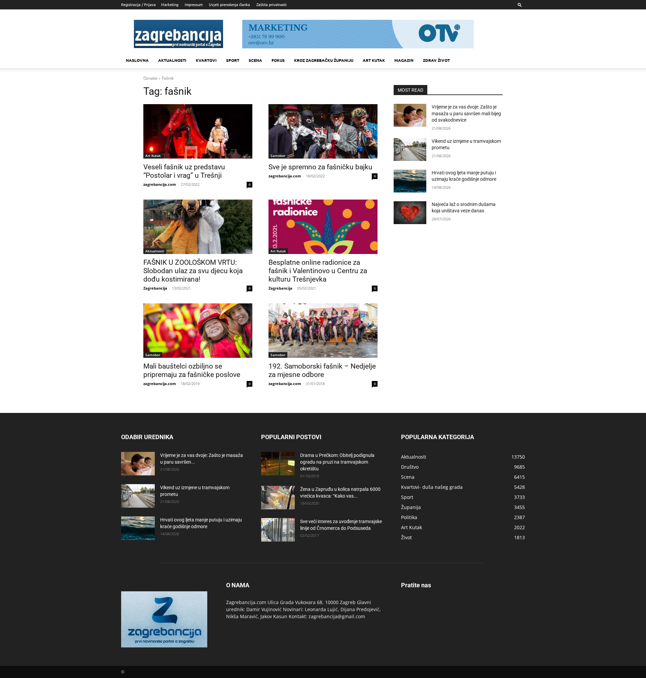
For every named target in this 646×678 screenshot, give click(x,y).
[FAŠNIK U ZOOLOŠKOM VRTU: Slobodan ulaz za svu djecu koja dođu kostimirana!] (197, 227)
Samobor (278, 155)
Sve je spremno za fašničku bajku (320, 167)
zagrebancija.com (159, 184)
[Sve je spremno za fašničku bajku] (323, 131)
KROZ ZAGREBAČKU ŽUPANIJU (323, 60)
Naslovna (137, 60)
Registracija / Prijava (138, 4)
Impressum (194, 4)
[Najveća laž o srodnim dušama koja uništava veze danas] (410, 212)
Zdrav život (436, 60)
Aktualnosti (172, 60)
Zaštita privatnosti (271, 4)
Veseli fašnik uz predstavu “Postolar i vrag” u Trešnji (184, 171)
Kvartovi (206, 60)
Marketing (169, 4)
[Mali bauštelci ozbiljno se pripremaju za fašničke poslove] (197, 330)
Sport (232, 60)
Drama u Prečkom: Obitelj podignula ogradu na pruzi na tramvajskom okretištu (337, 462)
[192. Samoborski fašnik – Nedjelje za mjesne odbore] (323, 330)
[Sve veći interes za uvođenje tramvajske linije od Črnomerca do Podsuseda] (278, 530)
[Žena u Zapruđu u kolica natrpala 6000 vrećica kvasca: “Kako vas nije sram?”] (278, 497)
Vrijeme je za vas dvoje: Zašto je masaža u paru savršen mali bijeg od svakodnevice (466, 113)
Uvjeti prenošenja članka (229, 4)
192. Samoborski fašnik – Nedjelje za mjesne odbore (322, 370)
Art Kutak (153, 155)
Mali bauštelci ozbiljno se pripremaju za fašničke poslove (191, 370)
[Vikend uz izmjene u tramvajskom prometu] (410, 149)
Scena (255, 60)
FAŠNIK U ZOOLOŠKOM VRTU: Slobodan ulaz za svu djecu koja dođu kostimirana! (193, 270)
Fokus (278, 60)
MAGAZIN (404, 60)
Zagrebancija (155, 288)
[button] (520, 4)
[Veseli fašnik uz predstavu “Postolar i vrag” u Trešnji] (197, 131)
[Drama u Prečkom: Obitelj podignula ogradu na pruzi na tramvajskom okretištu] (278, 463)
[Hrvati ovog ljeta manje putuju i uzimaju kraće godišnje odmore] (410, 181)
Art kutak (374, 60)
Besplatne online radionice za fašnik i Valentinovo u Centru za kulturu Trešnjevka (317, 270)
